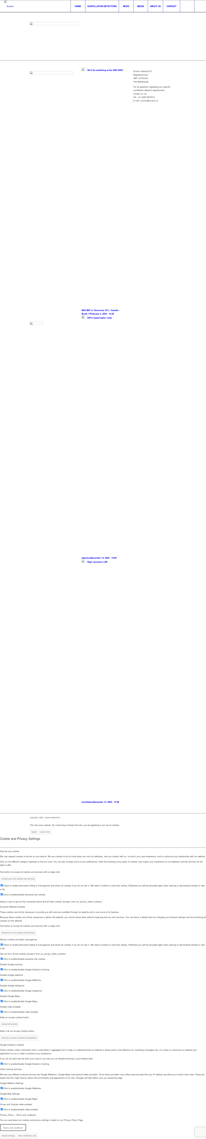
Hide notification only (27, 1135)
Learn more (45, 831)
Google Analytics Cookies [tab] (12, 1044)
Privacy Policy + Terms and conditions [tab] (18, 1114)
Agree (34, 831)
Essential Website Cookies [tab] (12, 906)
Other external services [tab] (11, 1069)
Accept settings (8, 1135)
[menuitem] (78, 6)
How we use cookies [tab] (9, 851)
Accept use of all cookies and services (18, 878)
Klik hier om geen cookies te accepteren (19, 1037)
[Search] (187, 6)
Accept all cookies (9, 1023)
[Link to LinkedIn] (199, 6)
